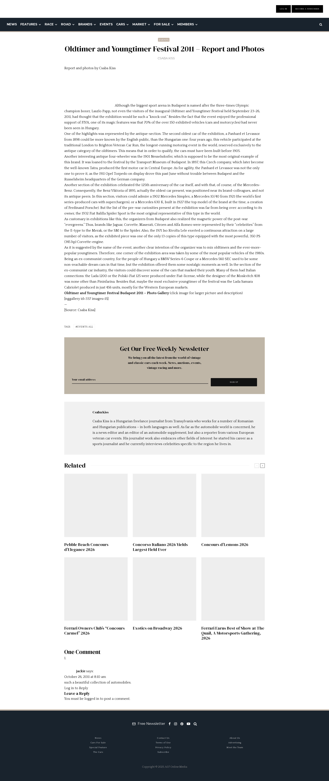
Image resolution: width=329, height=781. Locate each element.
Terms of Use (163, 742)
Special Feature (98, 747)
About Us (234, 738)
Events (106, 24)
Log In (283, 9)
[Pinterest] (182, 723)
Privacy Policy (163, 747)
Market (139, 24)
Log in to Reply (76, 688)
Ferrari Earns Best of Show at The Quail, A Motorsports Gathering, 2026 (232, 633)
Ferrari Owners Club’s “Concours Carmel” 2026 (94, 631)
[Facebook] (169, 723)
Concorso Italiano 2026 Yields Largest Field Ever (160, 547)
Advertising (234, 742)
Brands (85, 24)
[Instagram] (175, 723)
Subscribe (163, 752)
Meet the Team (235, 747)
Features (28, 24)
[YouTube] (188, 723)
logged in (91, 699)
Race (49, 24)
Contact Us (163, 738)
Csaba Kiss (166, 58)
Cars (120, 24)
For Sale (162, 24)
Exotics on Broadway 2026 (157, 628)
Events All (85, 326)
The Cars (98, 752)
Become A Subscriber (307, 9)
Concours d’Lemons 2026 (224, 544)
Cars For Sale (98, 742)
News (12, 24)
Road (66, 24)
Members (185, 24)
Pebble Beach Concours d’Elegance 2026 (86, 547)
